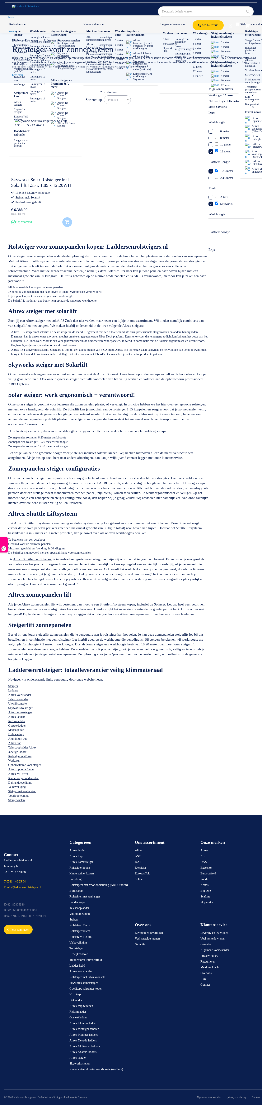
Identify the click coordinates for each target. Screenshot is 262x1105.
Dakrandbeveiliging (20, 782)
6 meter (119, 54)
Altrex (166, 39)
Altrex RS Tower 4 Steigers (62, 105)
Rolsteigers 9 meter (40, 64)
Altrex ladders (16, 716)
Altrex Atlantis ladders (82, 1052)
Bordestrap (76, 890)
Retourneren (207, 961)
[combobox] (206, 11)
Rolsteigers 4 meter (40, 41)
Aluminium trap (17, 738)
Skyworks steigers (19, 110)
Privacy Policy (209, 955)
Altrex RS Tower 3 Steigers (62, 115)
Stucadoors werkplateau (104, 62)
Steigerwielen (252, 75)
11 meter (197, 66)
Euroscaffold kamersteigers (93, 70)
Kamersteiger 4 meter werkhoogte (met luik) (96, 1069)
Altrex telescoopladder (83, 1023)
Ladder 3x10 (77, 965)
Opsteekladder (17, 725)
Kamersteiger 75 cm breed (105, 38)
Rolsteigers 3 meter (40, 37)
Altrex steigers (18, 103)
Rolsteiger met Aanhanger (20, 80)
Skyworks (206, 902)
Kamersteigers (92, 24)
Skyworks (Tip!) (168, 49)
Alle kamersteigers (93, 38)
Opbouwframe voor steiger (24, 765)
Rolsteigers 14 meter (37, 100)
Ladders (13, 690)
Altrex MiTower (18, 773)
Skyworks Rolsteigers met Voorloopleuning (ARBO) (66, 44)
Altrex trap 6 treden (81, 1005)
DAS (138, 861)
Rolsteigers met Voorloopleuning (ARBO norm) (98, 885)
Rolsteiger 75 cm (79, 925)
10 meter (198, 62)
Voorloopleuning (18, 795)
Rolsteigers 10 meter (37, 71)
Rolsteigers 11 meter (37, 78)
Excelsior (140, 867)
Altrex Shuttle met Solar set (32, 559)
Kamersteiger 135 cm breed (105, 55)
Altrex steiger (77, 1057)
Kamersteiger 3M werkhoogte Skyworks (142, 76)
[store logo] (30, 8)
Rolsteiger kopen (79, 867)
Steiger (73, 919)
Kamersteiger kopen (81, 873)
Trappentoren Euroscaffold (85, 959)
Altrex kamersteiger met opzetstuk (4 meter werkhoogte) (143, 44)
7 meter (119, 58)
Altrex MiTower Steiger (66, 124)
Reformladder (16, 721)
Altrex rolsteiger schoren (84, 1029)
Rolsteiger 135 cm (80, 936)
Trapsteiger (76, 948)
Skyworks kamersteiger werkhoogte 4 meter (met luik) (142, 65)
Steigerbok (180, 61)
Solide (139, 879)
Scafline (205, 896)
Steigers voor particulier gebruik (21, 143)
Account (12, 31)
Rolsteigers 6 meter (40, 51)
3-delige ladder (17, 751)
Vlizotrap (75, 994)
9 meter (119, 68)
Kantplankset (252, 104)
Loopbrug (75, 879)
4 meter (119, 45)
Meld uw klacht (209, 967)
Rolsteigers (16, 24)
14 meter (198, 75)
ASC (138, 856)
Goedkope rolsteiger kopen (85, 988)
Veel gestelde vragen (147, 938)
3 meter (119, 40)
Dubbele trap (16, 734)
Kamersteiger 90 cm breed (105, 47)
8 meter (119, 63)
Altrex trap (14, 743)
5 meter (119, 49)
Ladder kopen (77, 902)
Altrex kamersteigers (93, 46)
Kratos (204, 885)
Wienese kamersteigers (93, 63)
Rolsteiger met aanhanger (182, 40)
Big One (205, 890)
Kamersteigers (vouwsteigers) (22, 46)
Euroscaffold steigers (21, 118)
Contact (205, 984)
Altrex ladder (77, 850)
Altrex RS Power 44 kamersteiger (142, 55)
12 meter (198, 71)
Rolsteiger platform (19, 756)
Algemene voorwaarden (215, 950)
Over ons (206, 973)
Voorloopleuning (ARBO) (23, 70)
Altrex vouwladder (19, 694)
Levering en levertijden (149, 932)
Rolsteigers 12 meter (37, 85)
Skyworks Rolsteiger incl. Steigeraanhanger (66, 66)
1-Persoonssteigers (23, 58)
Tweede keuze (105, 68)
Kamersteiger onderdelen (23, 778)
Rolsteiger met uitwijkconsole (87, 977)
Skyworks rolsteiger (20, 708)
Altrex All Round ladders (84, 1046)
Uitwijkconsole (17, 703)
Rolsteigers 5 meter (40, 46)
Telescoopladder (18, 699)
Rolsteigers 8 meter (40, 60)
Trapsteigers (20, 52)
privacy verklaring (236, 1097)
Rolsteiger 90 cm (79, 931)
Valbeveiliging (17, 786)
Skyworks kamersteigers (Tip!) (93, 54)
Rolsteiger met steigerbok (182, 55)
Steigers (13, 686)
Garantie (140, 944)
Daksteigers (20, 64)
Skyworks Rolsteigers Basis (63, 56)
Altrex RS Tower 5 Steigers (62, 95)
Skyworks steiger (79, 1063)
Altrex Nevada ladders (83, 1040)
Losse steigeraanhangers (184, 47)
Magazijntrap (16, 729)
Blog (203, 978)
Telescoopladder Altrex (22, 747)
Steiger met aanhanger (22, 791)
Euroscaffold (170, 43)
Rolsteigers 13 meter (37, 92)
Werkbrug (14, 760)
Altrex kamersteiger (20, 712)
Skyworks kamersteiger (83, 982)
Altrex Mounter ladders (83, 1034)
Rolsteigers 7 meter (40, 55)
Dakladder (75, 1000)
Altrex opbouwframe (21, 769)
